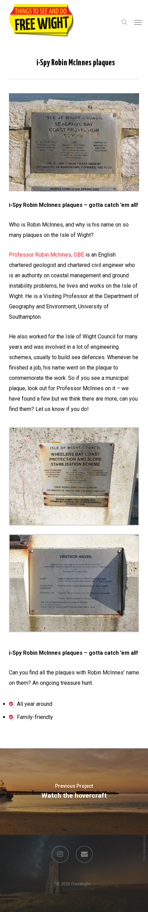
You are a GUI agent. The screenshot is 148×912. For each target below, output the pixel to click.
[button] (138, 22)
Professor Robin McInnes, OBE (46, 254)
